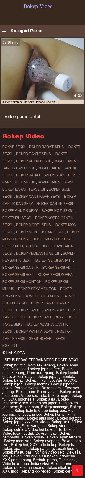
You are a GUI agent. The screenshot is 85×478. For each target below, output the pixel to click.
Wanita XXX (66, 380)
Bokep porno (61, 464)
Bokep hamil (52, 388)
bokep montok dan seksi (39, 232)
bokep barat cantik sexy (40, 175)
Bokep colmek (14, 430)
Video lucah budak (18, 433)
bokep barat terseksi (23, 189)
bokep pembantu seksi (37, 253)
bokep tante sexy (46, 317)
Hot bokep (66, 430)
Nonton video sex (49, 452)
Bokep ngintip (14, 365)
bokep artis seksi (33, 161)
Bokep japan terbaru (64, 437)
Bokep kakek (25, 411)
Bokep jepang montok (55, 377)
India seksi (40, 464)
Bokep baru (29, 407)
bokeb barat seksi (46, 147)
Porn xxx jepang (40, 373)
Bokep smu (60, 422)
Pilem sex (67, 460)
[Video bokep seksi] (77, 470)
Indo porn (10, 395)
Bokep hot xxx (69, 418)
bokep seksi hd (56, 267)
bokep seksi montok (21, 282)
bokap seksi (13, 147)
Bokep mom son (17, 441)
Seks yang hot (34, 426)
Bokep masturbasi (17, 452)
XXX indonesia (21, 399)
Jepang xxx (32, 414)
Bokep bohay (33, 437)
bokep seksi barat (53, 260)
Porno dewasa (27, 388)
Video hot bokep (41, 430)
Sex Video (41, 422)
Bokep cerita (63, 471)
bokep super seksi (42, 296)
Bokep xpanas (14, 449)
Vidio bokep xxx (15, 464)
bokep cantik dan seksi (38, 196)
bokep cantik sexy (20, 211)
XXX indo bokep (43, 445)
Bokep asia (46, 399)
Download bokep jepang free (36, 369)
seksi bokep (40, 338)
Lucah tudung (67, 449)
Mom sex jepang (41, 365)
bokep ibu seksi (16, 218)
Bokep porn (25, 392)
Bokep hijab (12, 384)
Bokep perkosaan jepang (23, 467)
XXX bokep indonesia (56, 456)
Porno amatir (47, 392)
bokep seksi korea (55, 275)
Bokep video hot (61, 426)
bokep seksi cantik (20, 267)
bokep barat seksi (55, 182)
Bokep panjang (41, 449)
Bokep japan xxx (16, 422)
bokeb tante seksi (33, 154)
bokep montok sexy (52, 239)
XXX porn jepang (16, 460)
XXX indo (10, 471)
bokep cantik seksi (55, 203)
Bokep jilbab (47, 433)
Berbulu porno (45, 460)
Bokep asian (70, 392)
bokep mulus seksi (20, 246)
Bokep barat (13, 380)
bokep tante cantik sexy (40, 310)
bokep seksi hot (18, 275)
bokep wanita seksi (34, 331)
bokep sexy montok (37, 289)
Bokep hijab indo (40, 380)
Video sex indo (33, 395)
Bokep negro (58, 395)
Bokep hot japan (43, 403)
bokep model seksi (33, 225)
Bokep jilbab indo (61, 467)
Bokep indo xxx (24, 456)
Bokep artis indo (41, 418)
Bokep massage (54, 407)
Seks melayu (24, 377)
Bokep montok (37, 384)
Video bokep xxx (52, 411)
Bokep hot (19, 445)
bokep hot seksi (57, 211)
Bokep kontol (54, 414)
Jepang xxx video (36, 471)
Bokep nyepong (46, 441)
